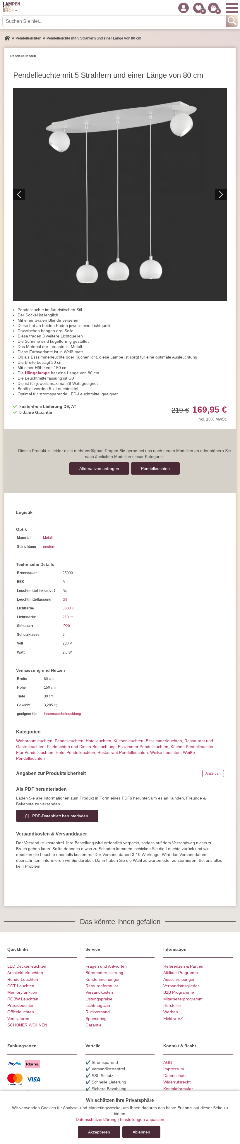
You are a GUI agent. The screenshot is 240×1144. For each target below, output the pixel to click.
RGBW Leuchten (22, 999)
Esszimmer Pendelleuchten (143, 746)
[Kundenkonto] (183, 8)
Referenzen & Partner (183, 966)
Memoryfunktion (22, 992)
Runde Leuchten (22, 979)
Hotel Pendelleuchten (75, 752)
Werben (170, 1011)
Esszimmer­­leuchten (164, 740)
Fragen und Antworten (106, 966)
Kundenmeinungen (103, 979)
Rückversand (97, 1011)
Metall (48, 538)
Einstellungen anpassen (142, 1119)
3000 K (68, 608)
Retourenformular (101, 985)
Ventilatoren (18, 1018)
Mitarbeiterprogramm (183, 999)
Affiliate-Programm (180, 972)
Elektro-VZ (173, 1018)
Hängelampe (37, 373)
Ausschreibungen (179, 979)
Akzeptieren (99, 1132)
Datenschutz (174, 1075)
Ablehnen (141, 1132)
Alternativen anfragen (99, 468)
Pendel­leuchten (155, 468)
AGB (167, 1062)
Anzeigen (213, 773)
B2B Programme (178, 992)
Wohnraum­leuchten (34, 740)
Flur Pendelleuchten (34, 752)
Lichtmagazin (97, 1005)
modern (49, 547)
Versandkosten (99, 992)
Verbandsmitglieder (181, 985)
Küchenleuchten (128, 740)
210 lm (68, 617)
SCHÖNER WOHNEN (27, 1025)
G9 (65, 599)
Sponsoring (96, 1018)
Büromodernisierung (104, 972)
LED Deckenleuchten (26, 966)
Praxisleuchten (21, 1005)
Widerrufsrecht (177, 1082)
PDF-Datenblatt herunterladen (60, 816)
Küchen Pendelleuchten (193, 746)
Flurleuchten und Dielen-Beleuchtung (81, 746)
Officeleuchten (20, 1011)
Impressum (173, 1069)
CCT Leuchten (20, 985)
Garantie (93, 1025)
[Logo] (11, 8)
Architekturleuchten (25, 972)
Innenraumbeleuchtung (62, 714)
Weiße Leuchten (165, 752)
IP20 (66, 626)
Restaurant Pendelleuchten (122, 752)
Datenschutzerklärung (96, 1119)
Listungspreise (98, 999)
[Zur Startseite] (7, 38)
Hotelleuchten (98, 740)
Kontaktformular (178, 1088)
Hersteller (172, 1005)
